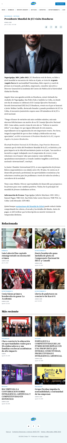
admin (4, 353)
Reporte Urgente (22, 10)
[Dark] (2, 4)
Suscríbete (60, 4)
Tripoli (46, 436)
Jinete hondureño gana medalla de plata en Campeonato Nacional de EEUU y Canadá (47, 257)
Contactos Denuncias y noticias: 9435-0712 (26, 431)
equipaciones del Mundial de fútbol (30, 206)
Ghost (41, 436)
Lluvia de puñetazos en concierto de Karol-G (46, 295)
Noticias (34, 10)
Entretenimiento (54, 10)
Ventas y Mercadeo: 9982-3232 (51, 431)
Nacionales (8, 16)
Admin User (8, 22)
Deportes (42, 10)
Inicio (3, 10)
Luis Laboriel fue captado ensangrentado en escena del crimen (16, 256)
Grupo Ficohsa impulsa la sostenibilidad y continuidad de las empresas (49, 391)
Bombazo (11, 10)
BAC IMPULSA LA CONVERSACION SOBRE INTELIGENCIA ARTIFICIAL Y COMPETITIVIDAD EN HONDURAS (16, 394)
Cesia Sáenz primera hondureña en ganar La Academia (13, 296)
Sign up (8, 431)
